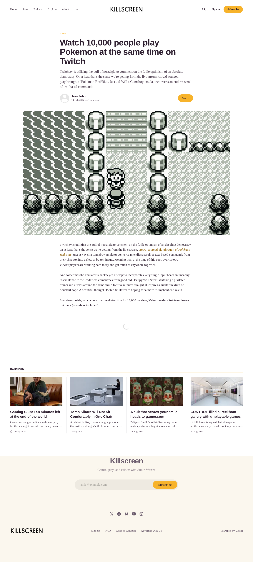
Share (185, 98)
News (63, 33)
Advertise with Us (151, 530)
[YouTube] (134, 514)
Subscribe (233, 9)
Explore (52, 9)
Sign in (216, 9)
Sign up (95, 530)
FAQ (108, 530)
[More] (76, 9)
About (65, 9)
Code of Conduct (126, 530)
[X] (112, 514)
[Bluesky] (126, 514)
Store (25, 9)
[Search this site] (204, 9)
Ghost (239, 530)
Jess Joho (78, 96)
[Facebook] (119, 514)
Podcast (38, 9)
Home (13, 9)
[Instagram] (141, 514)
